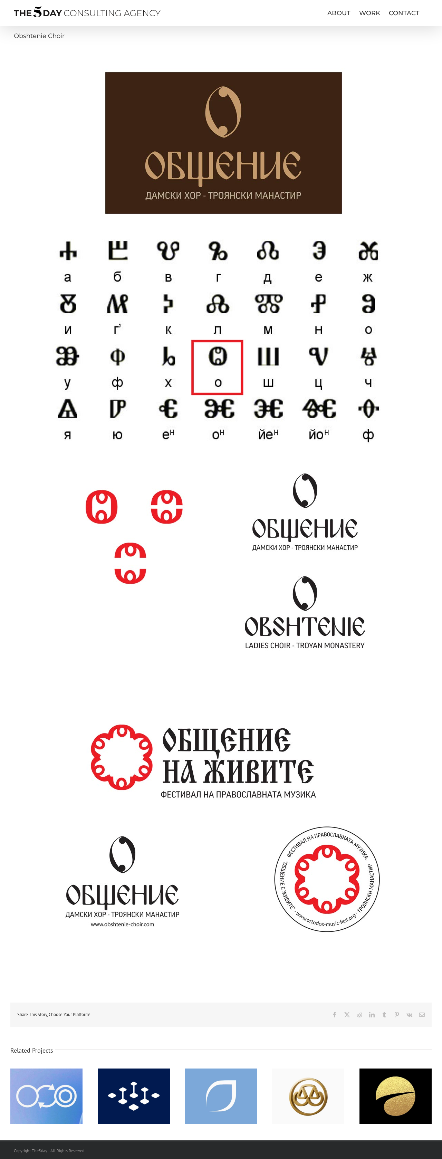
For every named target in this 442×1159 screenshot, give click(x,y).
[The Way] (395, 1072)
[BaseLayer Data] (134, 1072)
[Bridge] (308, 1072)
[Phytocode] (221, 1072)
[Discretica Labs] (46, 1072)
